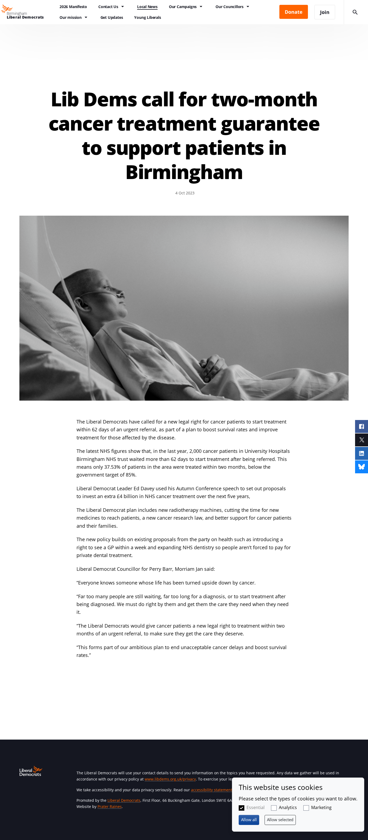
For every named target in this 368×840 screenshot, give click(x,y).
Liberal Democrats (123, 800)
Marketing (321, 807)
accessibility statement (211, 789)
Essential (256, 807)
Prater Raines (110, 806)
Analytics (288, 807)
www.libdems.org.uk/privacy (170, 779)
